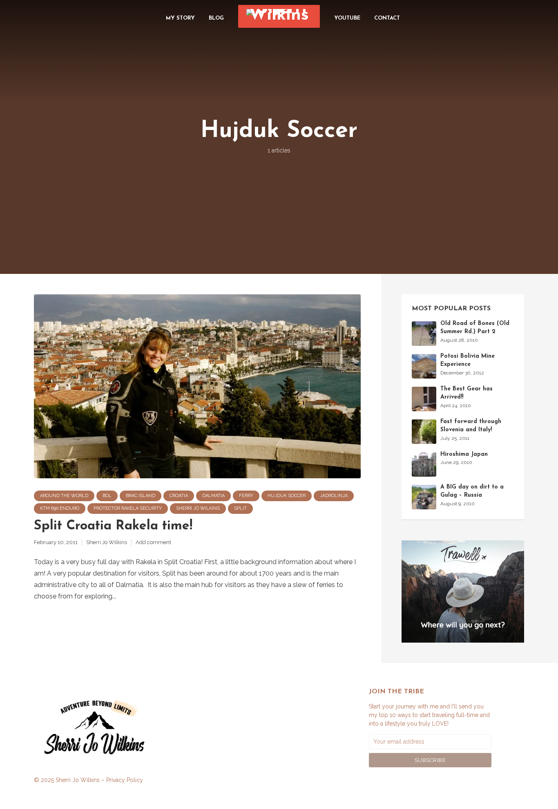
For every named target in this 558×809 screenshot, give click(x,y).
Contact (387, 18)
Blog (216, 18)
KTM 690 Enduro (59, 508)
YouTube (347, 18)
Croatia (179, 495)
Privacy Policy (124, 780)
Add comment (153, 542)
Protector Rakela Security (128, 508)
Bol (107, 495)
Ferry (246, 495)
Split (240, 508)
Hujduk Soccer (287, 495)
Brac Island (140, 495)
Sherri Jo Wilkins (198, 508)
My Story (180, 18)
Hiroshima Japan (464, 454)
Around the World (64, 495)
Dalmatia (213, 495)
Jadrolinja (334, 495)
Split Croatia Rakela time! (113, 526)
